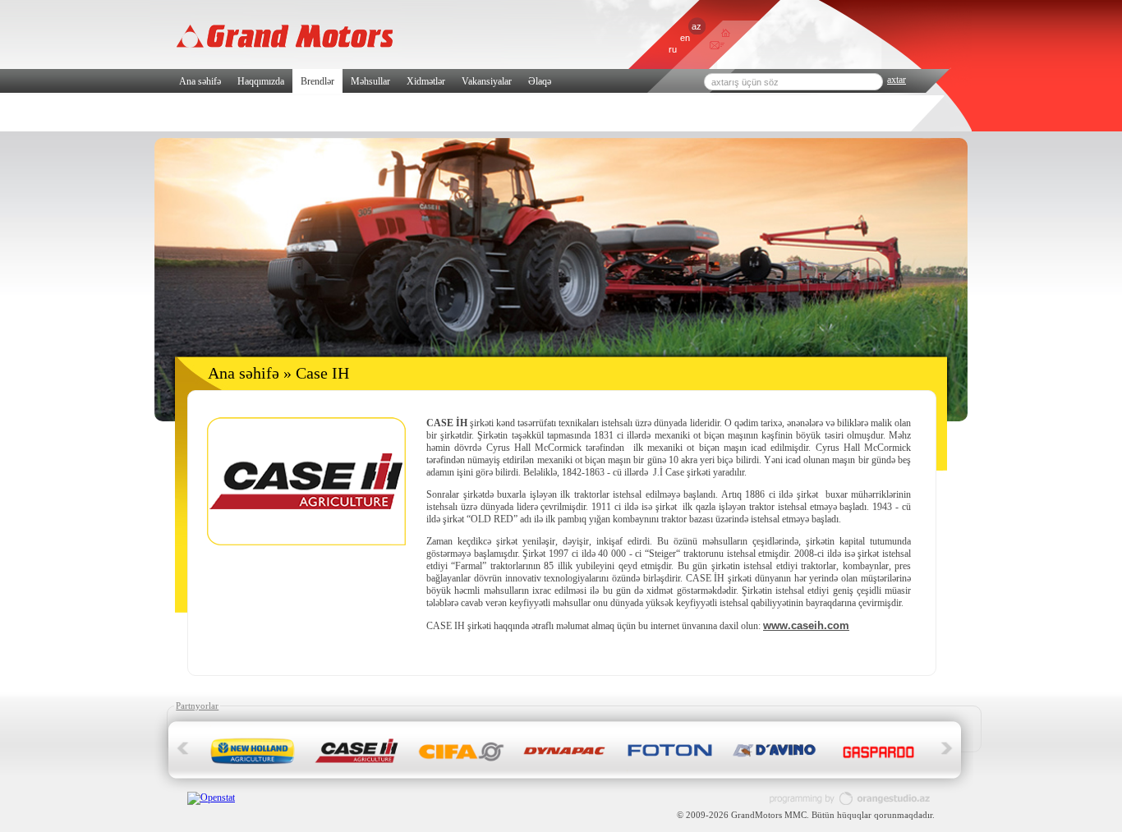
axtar (896, 79)
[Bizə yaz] (714, 47)
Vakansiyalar (487, 81)
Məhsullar (370, 81)
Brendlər (317, 81)
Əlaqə (539, 81)
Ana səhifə (200, 81)
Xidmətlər (426, 81)
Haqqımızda (260, 81)
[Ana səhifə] (725, 33)
